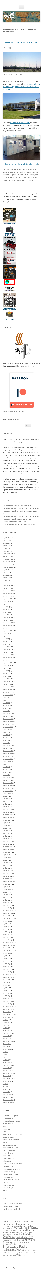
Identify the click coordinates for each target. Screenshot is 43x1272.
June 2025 (6, 575)
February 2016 (7, 873)
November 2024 (8, 594)
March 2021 (6, 711)
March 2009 (6, 1092)
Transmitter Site (8, 180)
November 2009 (8, 1073)
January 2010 (7, 1068)
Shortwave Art (10, 1242)
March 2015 (6, 903)
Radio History (28, 1236)
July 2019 (5, 764)
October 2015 (7, 884)
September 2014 (8, 919)
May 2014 (6, 929)
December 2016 (8, 847)
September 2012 (8, 983)
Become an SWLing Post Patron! (13, 412)
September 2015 (8, 887)
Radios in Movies (9, 1238)
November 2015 (8, 881)
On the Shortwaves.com (10, 1148)
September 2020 (8, 727)
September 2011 (8, 1014)
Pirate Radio (8, 1236)
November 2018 (8, 785)
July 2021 (5, 700)
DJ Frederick (8, 1228)
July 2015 (5, 892)
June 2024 (6, 607)
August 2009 (7, 1081)
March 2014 (6, 935)
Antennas (12, 1222)
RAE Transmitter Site (30, 177)
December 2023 (8, 623)
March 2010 (6, 1062)
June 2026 (6, 543)
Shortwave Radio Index (10, 1174)
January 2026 (7, 556)
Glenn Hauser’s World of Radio (12, 1134)
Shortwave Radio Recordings (13, 1249)
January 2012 (7, 1004)
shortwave (29, 1239)
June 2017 (6, 831)
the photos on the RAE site (20, 123)
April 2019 (6, 772)
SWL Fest (6, 1182)
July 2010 (5, 1052)
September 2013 (8, 951)
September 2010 (8, 1046)
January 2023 (7, 652)
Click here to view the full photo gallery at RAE (21, 164)
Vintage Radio (18, 1253)
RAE (22, 177)
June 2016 (6, 863)
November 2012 (8, 977)
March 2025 (6, 583)
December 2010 (8, 1038)
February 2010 (7, 1065)
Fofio (4, 1132)
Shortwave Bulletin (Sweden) (12, 1169)
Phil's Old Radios (8, 1153)
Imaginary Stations (11, 1232)
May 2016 (6, 865)
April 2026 (6, 548)
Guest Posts (21, 1230)
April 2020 (6, 740)
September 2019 (8, 759)
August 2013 (7, 953)
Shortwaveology (8, 1177)
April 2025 (6, 580)
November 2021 (8, 689)
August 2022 (7, 666)
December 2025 (8, 559)
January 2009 (7, 1097)
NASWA (5, 1142)
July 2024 (5, 604)
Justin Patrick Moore (27, 1232)
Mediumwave (8, 1234)
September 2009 (8, 1078)
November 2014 (8, 913)
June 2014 (6, 927)
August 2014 (7, 921)
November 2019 (8, 753)
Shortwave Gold (23, 1242)
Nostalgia (15, 1234)
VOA (25, 1253)
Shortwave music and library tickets (14, 522)
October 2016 (7, 852)
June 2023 (6, 639)
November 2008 (8, 1102)
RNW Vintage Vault (9, 1158)
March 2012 (6, 999)
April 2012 (6, 996)
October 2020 (7, 724)
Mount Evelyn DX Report (11, 1140)
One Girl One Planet (9, 1150)
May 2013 (6, 961)
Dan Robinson (23, 1224)
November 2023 (8, 626)
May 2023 (6, 642)
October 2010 (7, 1044)
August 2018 (7, 793)
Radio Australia (18, 1236)
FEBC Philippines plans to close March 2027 (17, 506)
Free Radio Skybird (9, 1230)
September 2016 (8, 855)
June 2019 (6, 767)
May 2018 (6, 801)
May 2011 (6, 1025)
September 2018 (8, 791)
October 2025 (7, 564)
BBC (17, 1221)
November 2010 (8, 1041)
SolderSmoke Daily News (11, 1180)
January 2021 (7, 716)
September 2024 (8, 599)
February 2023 (7, 650)
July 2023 (5, 636)
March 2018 (6, 807)
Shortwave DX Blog (9, 1172)
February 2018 (7, 809)
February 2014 (7, 937)
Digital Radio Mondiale (25, 1226)
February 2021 (7, 713)
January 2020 (7, 748)
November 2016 (8, 849)
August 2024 (7, 602)
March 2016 (6, 871)
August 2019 (7, 761)
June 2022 (6, 671)
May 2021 (6, 705)
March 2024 (6, 615)
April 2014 (6, 932)
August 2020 (7, 729)
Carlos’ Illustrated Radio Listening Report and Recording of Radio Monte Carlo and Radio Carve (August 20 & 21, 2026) (21, 511)
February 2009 (7, 1094)
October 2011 (7, 1012)
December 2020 (8, 719)
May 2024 (6, 610)
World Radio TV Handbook (11, 1209)
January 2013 (7, 972)
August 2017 (7, 825)
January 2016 (7, 876)
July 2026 (5, 540)
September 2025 (8, 567)
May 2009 (6, 1086)
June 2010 (6, 1054)
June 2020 (6, 735)
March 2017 (6, 839)
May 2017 (6, 833)
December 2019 (8, 751)
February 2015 (7, 905)
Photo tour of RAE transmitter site (20, 42)
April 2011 (6, 1028)
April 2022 (6, 676)
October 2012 (7, 980)
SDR (16, 1240)
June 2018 (6, 799)
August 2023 (7, 634)
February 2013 (7, 969)
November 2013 (8, 945)
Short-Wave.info (8, 1166)
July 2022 (5, 668)
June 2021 (6, 703)
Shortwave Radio (17, 172)
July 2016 (5, 860)
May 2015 (6, 897)
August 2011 (7, 1017)
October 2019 (7, 756)
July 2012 (5, 988)
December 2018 (8, 783)
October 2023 (7, 628)
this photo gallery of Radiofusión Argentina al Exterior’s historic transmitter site (21, 86)
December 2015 (8, 879)
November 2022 (8, 658)
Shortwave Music (9, 1244)
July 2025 (5, 572)
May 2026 (6, 546)
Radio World (29, 1238)
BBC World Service (27, 1222)
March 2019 (6, 775)
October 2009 (7, 1076)
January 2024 (7, 620)
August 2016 (7, 857)
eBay (19, 1228)
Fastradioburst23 (29, 1227)
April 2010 (6, 1060)
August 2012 (7, 985)
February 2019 (7, 777)
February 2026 (7, 554)
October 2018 (7, 788)
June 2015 (6, 895)
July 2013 (5, 956)
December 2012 (8, 975)
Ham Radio (32, 1230)
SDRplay (20, 1240)
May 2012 (6, 993)
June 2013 (6, 959)
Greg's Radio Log (8, 1137)
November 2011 (8, 1009)
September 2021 (8, 695)
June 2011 (6, 1022)
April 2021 (6, 708)
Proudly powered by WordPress (12, 1268)
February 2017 (7, 841)
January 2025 (7, 588)
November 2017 (8, 817)
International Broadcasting (27, 169)
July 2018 (5, 796)
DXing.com (6, 1129)
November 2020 (8, 721)
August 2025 (7, 570)
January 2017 (7, 844)
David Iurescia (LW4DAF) (10, 1226)
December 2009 (8, 1070)
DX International (8, 1124)
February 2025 (7, 586)
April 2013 (6, 964)
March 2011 (6, 1030)
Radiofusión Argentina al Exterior (13, 175)
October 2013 (7, 948)
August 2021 (7, 697)
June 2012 (6, 991)
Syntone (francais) (8, 1185)
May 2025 (6, 578)
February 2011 (7, 1033)
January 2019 (7, 780)
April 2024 (6, 612)
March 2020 (6, 743)
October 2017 (7, 820)
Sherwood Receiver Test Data (12, 1164)
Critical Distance (8, 1118)
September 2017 (8, 823)
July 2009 (5, 1084)
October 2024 (7, 596)
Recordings (8, 1239)
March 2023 (6, 647)
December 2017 (8, 815)
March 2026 (6, 551)
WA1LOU (5, 1190)
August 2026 (7, 538)
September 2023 (8, 631)
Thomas (30, 180)
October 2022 (7, 660)
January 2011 (7, 1036)
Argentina (35, 172)
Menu (21, 7)
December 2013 (8, 943)
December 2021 (8, 687)
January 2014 (7, 940)
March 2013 (6, 967)
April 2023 (6, 644)
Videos (11, 1253)
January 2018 (7, 812)
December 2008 (8, 1100)
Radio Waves (21, 1238)
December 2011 (8, 1006)
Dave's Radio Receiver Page (11, 1121)
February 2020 (7, 745)
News (4, 172)
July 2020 (5, 732)
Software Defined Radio (13, 1250)
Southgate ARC (30, 1251)
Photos (9, 172)
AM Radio (6, 1222)
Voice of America (33, 1253)
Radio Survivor (7, 1156)
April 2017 (6, 836)
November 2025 (8, 562)
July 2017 (5, 828)
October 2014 (7, 916)
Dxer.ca (5, 1126)
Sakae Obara (7, 1161)
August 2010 (7, 1049)
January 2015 (7, 908)
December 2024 (8, 591)
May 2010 (6, 1057)
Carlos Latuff (10, 1224)
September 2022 (8, 663)
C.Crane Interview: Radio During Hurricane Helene (19, 524)
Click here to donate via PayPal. (24, 366)
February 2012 (7, 1001)
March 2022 (6, 679)
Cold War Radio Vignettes (11, 1116)
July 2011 (5, 1020)
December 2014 (8, 911)
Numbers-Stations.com (10, 1145)
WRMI (19, 1254)
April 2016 (6, 868)
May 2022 (6, 674)
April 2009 (6, 1089)
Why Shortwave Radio (9, 1255)
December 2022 (8, 655)
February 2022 (7, 682)
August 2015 (7, 889)
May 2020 (6, 737)
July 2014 (5, 924)
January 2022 (7, 684)
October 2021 (7, 692)
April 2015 (6, 900)
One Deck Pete (25, 1234)
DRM (15, 1228)
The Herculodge (8, 1188)
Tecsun (6, 1252)
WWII (23, 1255)
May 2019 (6, 769)
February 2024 (7, 618)
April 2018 (6, 804)
